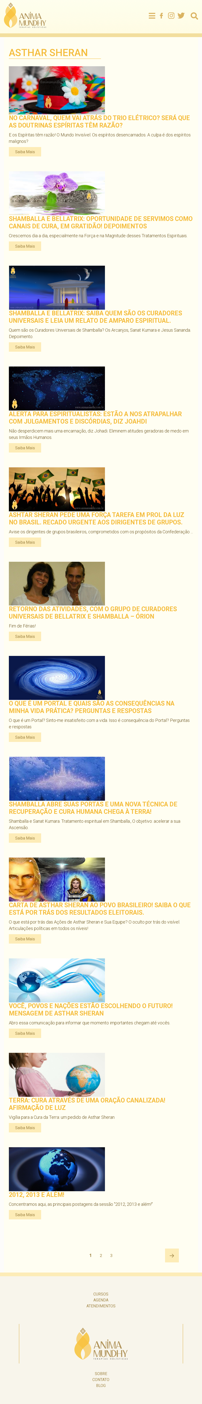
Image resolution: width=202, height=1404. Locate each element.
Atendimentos (101, 1306)
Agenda (100, 1300)
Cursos (100, 1294)
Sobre (101, 1373)
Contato (100, 1379)
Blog (101, 1385)
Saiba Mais (25, 151)
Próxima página (172, 1255)
